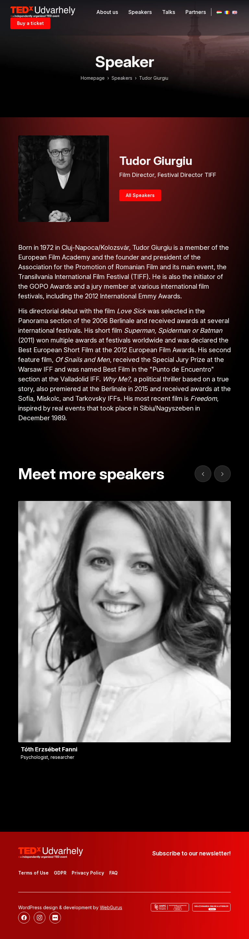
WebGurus (111, 907)
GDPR (60, 872)
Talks (168, 12)
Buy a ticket (30, 23)
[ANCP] (169, 907)
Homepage (93, 78)
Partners (195, 12)
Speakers (140, 12)
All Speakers (140, 195)
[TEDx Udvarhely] (42, 11)
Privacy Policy (88, 872)
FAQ (113, 872)
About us (107, 12)
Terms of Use (33, 872)
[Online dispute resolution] (211, 907)
